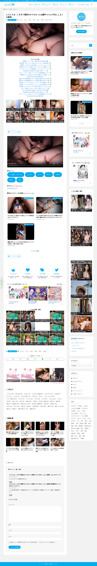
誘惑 (14, 408)
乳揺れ (29, 401)
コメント (11, 504)
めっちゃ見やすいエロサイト (78, 342)
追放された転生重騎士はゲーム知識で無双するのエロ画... (34, 78)
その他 (74, 387)
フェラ (25, 19)
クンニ (9, 396)
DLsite (59, 284)
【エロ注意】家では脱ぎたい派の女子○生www (34, 90)
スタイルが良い (26, 396)
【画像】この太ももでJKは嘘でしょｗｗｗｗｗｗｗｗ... (34, 65)
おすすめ (18, 393)
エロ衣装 (57, 393)
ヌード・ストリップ (77, 390)
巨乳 (46, 403)
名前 (9, 524)
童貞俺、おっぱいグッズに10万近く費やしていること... (34, 86)
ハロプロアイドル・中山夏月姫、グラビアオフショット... (34, 69)
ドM (34, 396)
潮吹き (50, 406)
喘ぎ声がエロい (25, 403)
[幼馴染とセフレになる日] (82, 172)
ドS (40, 396)
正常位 (42, 19)
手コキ (38, 19)
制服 (58, 401)
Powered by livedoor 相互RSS (35, 76)
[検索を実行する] (90, 45)
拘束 (23, 406)
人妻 (35, 401)
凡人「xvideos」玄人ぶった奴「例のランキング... (34, 88)
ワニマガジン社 (76, 181)
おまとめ (74, 351)
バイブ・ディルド (49, 396)
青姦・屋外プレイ (23, 408)
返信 (11, 482)
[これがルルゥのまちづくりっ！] (57, 293)
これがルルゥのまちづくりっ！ (55, 302)
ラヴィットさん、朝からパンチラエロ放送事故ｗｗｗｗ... (34, 72)
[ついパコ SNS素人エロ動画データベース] (9, 5)
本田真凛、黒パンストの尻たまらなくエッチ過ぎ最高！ (34, 63)
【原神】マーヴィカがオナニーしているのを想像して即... (34, 82)
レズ (59, 398)
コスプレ (16, 396)
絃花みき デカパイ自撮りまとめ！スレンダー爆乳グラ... (34, 67)
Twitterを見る (81, 31)
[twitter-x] (90, 1)
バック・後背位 (12, 398)
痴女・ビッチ (59, 406)
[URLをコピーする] (57, 359)
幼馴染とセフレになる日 (78, 180)
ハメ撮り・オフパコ (12, 19)
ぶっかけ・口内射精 (37, 393)
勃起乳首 (15, 403)
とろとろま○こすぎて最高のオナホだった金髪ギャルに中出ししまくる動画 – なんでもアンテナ (35, 474)
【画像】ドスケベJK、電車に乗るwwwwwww (34, 61)
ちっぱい (27, 393)
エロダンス (75, 378)
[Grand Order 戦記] (37, 293)
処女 (52, 401)
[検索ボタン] (91, 5)
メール (10, 530)
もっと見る (81, 123)
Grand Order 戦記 (32, 302)
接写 (29, 406)
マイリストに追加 (14, 132)
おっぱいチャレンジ (77, 381)
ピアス (37, 398)
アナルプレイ (49, 393)
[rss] (92, 1)
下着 (9, 401)
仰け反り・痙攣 (43, 401)
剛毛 (9, 403)
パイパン (20, 19)
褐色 (9, 408)
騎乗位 (32, 408)
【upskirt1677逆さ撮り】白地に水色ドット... (35, 70)
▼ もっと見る (35, 251)
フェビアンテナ (75, 345)
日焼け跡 (36, 406)
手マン (16, 406)
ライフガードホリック (14, 302)
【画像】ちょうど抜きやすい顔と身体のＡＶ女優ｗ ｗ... (34, 74)
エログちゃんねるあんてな (78, 348)
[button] (13, 359)
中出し (30, 19)
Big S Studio (11, 303)
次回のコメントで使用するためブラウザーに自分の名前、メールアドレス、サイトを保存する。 (33, 542)
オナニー (75, 384)
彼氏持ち (53, 403)
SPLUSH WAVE (31, 303)
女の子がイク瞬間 (37, 403)
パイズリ (21, 398)
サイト (10, 536)
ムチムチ (52, 398)
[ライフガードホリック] (18, 293)
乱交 (34, 19)
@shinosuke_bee (12, 188)
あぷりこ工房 (51, 303)
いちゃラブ (10, 393)
